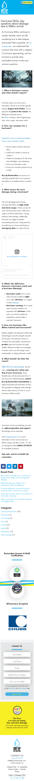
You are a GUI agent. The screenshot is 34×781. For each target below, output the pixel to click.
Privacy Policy (12, 688)
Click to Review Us (17, 763)
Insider (3, 528)
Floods (3, 522)
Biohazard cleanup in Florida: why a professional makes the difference (13, 484)
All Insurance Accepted (17, 603)
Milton (7, 117)
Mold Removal (6, 532)
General (3, 525)
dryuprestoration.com (12, 437)
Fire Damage (5, 518)
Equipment (4, 515)
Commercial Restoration (9, 512)
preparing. (15, 303)
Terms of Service (22, 688)
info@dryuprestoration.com (17, 761)
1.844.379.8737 (17, 758)
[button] (31, 6)
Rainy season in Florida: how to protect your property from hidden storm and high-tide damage (16, 478)
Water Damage (6, 535)
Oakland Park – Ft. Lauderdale (17, 767)
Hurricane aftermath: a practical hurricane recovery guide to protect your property (15, 489)
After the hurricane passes (13, 367)
